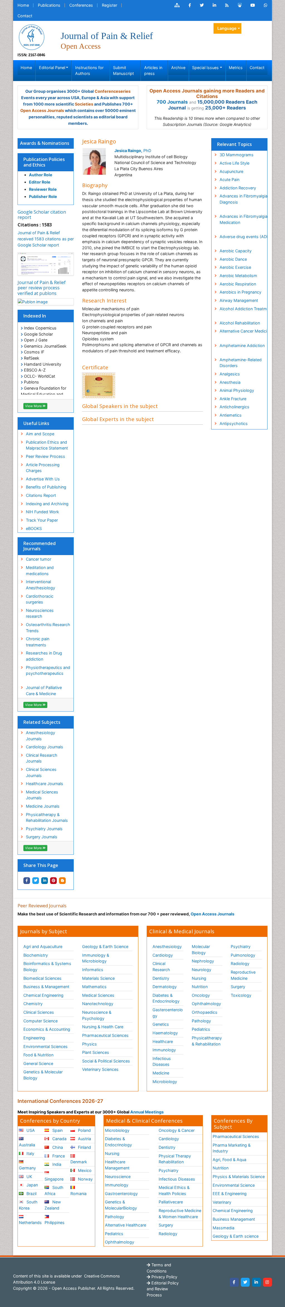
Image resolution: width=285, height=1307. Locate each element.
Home (23, 5)
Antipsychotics (234, 423)
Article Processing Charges (43, 467)
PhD (132, 150)
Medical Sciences (98, 995)
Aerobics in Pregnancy (240, 292)
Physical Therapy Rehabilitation (175, 1159)
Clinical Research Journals (41, 758)
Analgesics (230, 374)
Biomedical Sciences (42, 978)
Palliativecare (171, 1201)
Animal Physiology (237, 390)
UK (28, 1176)
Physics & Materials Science (239, 1176)
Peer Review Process (45, 456)
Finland (84, 1147)
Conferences (81, 5)
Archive (178, 67)
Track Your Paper (42, 520)
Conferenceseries (113, 91)
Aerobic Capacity (236, 250)
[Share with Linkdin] (44, 880)
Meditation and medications (40, 570)
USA (30, 1130)
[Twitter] (245, 1282)
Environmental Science (234, 1185)
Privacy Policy (163, 1276)
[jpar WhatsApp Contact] (265, 5)
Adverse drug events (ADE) (245, 236)
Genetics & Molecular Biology (43, 1074)
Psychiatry (240, 946)
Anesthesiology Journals (40, 735)
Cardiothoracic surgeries (39, 599)
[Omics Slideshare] (239, 5)
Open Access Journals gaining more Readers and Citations (207, 93)
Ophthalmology (206, 1003)
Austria (84, 1138)
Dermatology (165, 986)
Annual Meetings (147, 1112)
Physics (89, 1044)
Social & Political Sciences (106, 1061)
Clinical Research (161, 966)
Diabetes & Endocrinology (166, 998)
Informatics (92, 969)
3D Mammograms (237, 154)
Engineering (34, 1037)
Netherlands (30, 1222)
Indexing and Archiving (47, 503)
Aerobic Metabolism (238, 275)
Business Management (234, 1219)
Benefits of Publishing (46, 487)
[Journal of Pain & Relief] (31, 36)
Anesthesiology (167, 946)
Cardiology (163, 955)
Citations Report (41, 495)
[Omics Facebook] (189, 5)
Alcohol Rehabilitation (240, 323)
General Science (38, 1063)
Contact (25, 15)
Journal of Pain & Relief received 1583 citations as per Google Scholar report (46, 238)
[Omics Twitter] (201, 5)
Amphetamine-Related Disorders (241, 362)
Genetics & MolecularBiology (121, 1204)
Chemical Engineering (43, 995)
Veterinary (222, 1202)
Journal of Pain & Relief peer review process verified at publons (42, 287)
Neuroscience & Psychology (96, 1015)
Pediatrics (201, 1029)
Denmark (78, 1161)
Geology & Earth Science (105, 946)
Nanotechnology (97, 1003)
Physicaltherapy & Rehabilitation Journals (47, 817)
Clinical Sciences (38, 1012)
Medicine (161, 1073)
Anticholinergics (234, 406)
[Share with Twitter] (35, 880)
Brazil (30, 1193)
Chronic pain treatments (37, 641)
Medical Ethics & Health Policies (174, 1190)
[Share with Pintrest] (53, 880)
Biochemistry (35, 955)
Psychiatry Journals (44, 828)
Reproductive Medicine (243, 975)
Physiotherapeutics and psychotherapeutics (48, 670)
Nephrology (203, 961)
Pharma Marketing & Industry (231, 1148)
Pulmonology (243, 955)
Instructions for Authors (89, 70)
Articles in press (153, 70)
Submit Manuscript (123, 70)
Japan (31, 1185)
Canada (59, 1138)
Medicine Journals (43, 806)
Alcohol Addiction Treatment (246, 308)
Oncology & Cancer (177, 1130)
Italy (29, 1153)
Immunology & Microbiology (95, 958)
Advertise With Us (43, 479)
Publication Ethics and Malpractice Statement (47, 445)
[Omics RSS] (227, 5)
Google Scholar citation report (42, 214)
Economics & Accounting (46, 1029)
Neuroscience (118, 1176)
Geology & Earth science (236, 1236)
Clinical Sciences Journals (41, 772)
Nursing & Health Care (102, 1026)
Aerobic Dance (233, 259)
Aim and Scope (40, 433)
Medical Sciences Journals (42, 795)
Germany (27, 1168)
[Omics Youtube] (252, 5)
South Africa (54, 1190)
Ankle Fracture (233, 398)
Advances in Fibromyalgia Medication (243, 219)
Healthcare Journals (44, 783)
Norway (85, 1179)
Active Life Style (234, 163)
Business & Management (46, 986)
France (58, 1156)
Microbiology (165, 1081)
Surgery (238, 986)
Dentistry (161, 978)
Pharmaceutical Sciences (105, 1035)
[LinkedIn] (256, 1282)
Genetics (161, 1024)
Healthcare (163, 1041)
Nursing (199, 978)
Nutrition (200, 986)
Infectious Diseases (162, 1061)
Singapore (54, 1179)
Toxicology (241, 995)
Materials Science (98, 978)
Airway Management (239, 300)
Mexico (84, 1170)
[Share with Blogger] (62, 880)
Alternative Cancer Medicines (247, 331)
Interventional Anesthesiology (40, 584)
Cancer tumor (38, 559)
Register (109, 5)
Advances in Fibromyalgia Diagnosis (243, 199)
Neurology (201, 969)
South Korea (28, 1204)
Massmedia (223, 1227)
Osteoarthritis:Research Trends (48, 627)
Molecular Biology (201, 949)
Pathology (201, 1020)
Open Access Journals (42, 110)
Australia (27, 1144)
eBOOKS (34, 528)
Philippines (55, 1222)
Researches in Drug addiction (44, 656)
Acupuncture (231, 171)
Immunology (164, 1049)
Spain (57, 1130)
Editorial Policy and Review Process (163, 1289)
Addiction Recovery (238, 187)
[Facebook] (234, 1282)
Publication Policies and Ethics (44, 162)
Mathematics (94, 986)
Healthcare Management (117, 1164)
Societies (84, 104)
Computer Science (40, 1020)
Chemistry (33, 1003)
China (57, 1147)
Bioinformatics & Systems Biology (47, 966)
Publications (49, 5)
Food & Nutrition (38, 1054)
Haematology (165, 1032)
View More (34, 406)
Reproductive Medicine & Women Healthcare (180, 1213)
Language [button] (227, 28)
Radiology (240, 963)
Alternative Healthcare (125, 1225)
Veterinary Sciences (100, 1069)
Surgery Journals (41, 836)
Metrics (236, 67)
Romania (78, 1193)
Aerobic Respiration (238, 284)
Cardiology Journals (44, 746)
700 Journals (172, 102)
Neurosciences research (40, 613)
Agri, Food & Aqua (229, 1159)
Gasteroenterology (168, 1012)
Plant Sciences (95, 1052)
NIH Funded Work (42, 511)
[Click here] (177, 5)
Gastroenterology (121, 1193)
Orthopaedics (204, 1012)
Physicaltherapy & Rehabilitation (207, 1040)
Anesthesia (230, 382)
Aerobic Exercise (235, 267)
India (56, 1164)
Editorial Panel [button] (52, 67)
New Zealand (53, 1204)
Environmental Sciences (45, 1046)
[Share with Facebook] (26, 880)
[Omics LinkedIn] (214, 5)
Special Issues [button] (205, 67)
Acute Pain (229, 179)
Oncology (201, 995)
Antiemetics (231, 415)
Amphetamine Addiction (242, 345)
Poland (84, 1130)
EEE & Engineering (230, 1193)
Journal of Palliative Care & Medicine (44, 690)
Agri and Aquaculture (42, 946)
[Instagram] (267, 1282)
